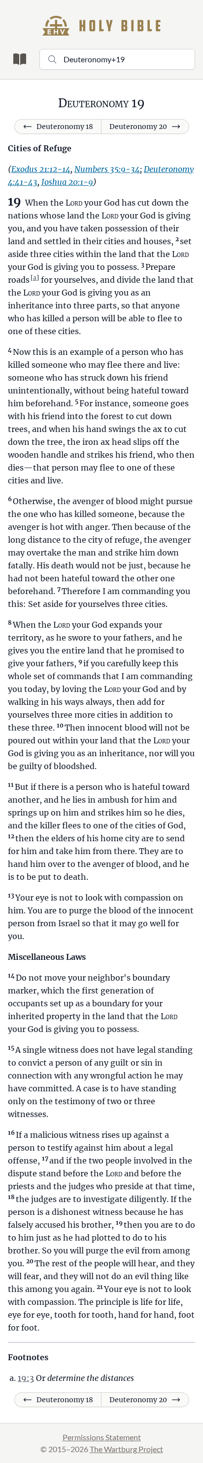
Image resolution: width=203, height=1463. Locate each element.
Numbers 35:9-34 (107, 169)
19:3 (26, 1378)
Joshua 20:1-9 (67, 182)
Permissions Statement (102, 1437)
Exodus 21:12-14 (40, 169)
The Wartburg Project (126, 1449)
